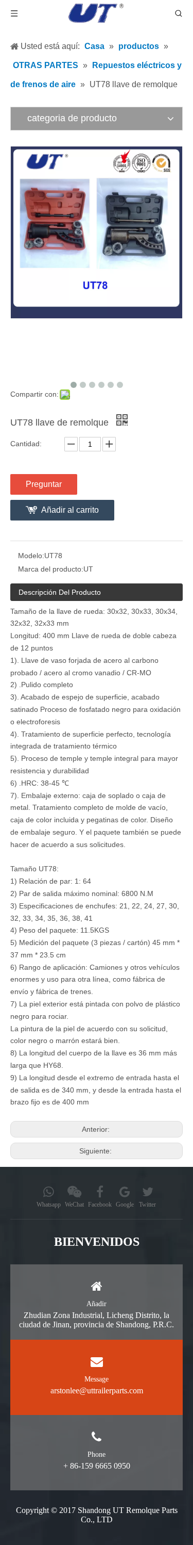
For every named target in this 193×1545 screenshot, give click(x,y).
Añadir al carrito (70, 510)
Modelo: (31, 555)
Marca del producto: (50, 569)
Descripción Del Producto (60, 592)
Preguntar (44, 484)
